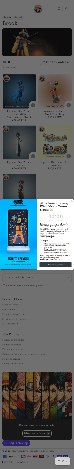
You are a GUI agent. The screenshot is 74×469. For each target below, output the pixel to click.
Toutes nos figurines (55, 265)
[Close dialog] (72, 201)
